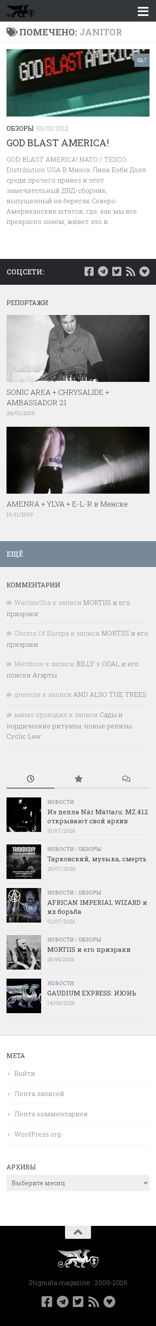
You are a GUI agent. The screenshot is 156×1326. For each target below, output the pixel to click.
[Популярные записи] (78, 779)
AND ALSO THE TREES (109, 694)
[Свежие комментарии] (126, 779)
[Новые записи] (30, 779)
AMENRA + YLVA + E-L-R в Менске (67, 504)
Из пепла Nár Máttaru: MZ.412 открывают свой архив (97, 816)
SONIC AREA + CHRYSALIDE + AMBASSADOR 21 (57, 397)
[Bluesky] (144, 271)
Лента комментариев (51, 1113)
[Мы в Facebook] (89, 271)
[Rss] (130, 271)
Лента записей (39, 1093)
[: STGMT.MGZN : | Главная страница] (25, 10)
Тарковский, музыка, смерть (96, 858)
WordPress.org (37, 1134)
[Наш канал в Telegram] (103, 271)
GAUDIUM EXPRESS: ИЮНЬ (91, 993)
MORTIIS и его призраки (89, 949)
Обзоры (20, 128)
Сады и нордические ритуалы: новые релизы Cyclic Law (69, 725)
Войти (24, 1073)
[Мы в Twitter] (116, 271)
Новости (60, 801)
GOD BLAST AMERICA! (57, 142)
